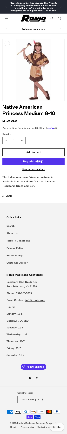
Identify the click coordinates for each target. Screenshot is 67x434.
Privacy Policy (15, 248)
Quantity (6, 134)
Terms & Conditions (18, 240)
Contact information (47, 427)
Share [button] (9, 195)
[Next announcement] (61, 6)
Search (11, 226)
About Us (12, 233)
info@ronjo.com (35, 300)
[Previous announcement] (6, 6)
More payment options (33, 169)
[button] (6, 18)
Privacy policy (27, 427)
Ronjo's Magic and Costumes (31, 423)
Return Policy (15, 255)
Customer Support (17, 262)
